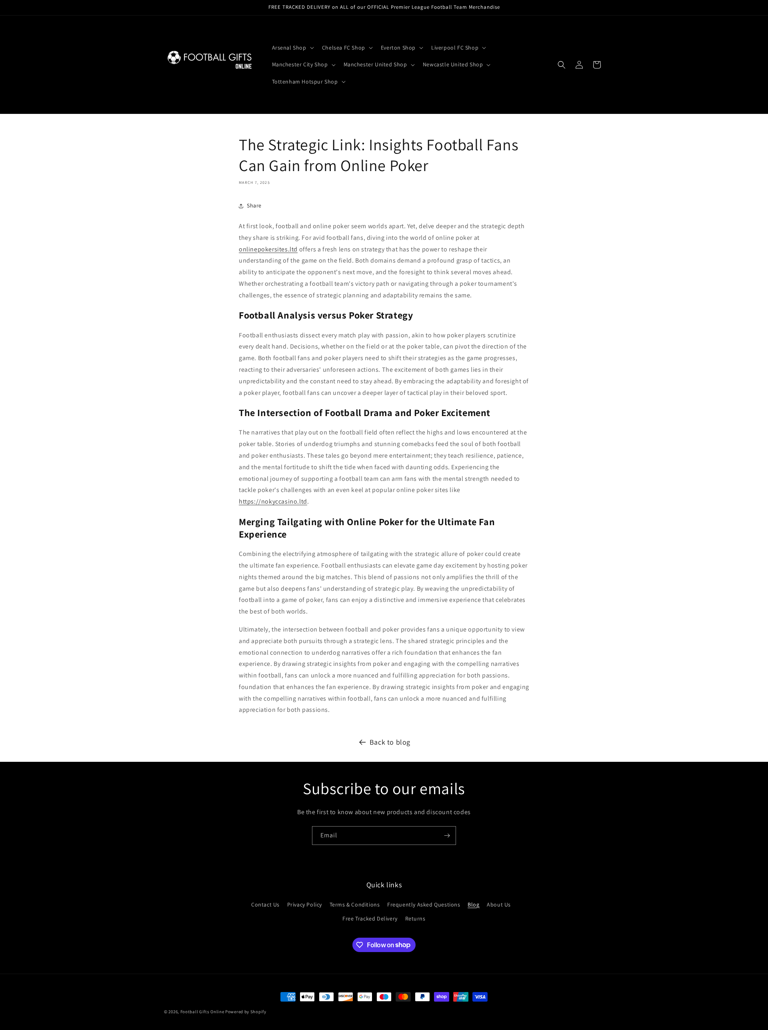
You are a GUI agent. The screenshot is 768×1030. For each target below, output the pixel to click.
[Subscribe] (447, 835)
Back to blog (390, 742)
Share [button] (254, 205)
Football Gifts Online (202, 1011)
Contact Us (265, 904)
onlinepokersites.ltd (268, 249)
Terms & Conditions (355, 904)
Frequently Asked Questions (423, 904)
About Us (499, 904)
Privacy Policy (304, 904)
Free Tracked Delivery (370, 918)
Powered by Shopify (245, 1011)
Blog (473, 904)
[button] (292, 47)
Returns (415, 918)
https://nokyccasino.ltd (273, 501)
